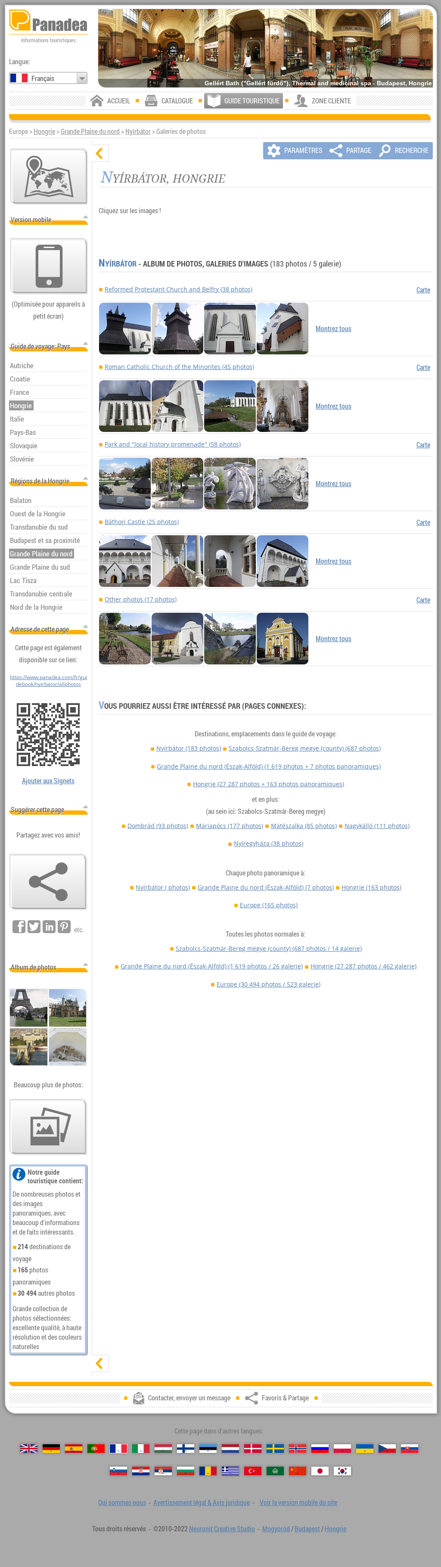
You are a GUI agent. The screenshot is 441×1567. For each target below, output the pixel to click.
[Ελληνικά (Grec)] (230, 1471)
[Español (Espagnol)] (74, 1448)
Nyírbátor (138, 131)
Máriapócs (229, 826)
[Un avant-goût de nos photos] (48, 1126)
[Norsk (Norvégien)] (298, 1448)
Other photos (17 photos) (141, 599)
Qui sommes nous (122, 1502)
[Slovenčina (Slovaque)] (410, 1448)
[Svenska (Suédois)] (275, 1448)
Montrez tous (333, 328)
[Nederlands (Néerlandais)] (230, 1448)
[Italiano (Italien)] (141, 1448)
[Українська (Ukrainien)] (365, 1448)
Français (42, 78)
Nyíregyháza (268, 843)
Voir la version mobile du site (298, 1502)
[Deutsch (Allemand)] (51, 1448)
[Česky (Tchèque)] (387, 1448)
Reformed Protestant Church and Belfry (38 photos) (178, 289)
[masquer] (100, 153)
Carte (423, 290)
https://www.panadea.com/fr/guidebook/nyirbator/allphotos (48, 680)
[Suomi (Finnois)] (186, 1448)
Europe (269, 905)
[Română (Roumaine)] (208, 1471)
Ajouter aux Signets (48, 780)
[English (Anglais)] (29, 1448)
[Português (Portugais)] (96, 1448)
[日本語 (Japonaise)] (320, 1471)
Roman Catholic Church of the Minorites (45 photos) (179, 367)
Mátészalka (304, 826)
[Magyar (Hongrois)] (163, 1448)
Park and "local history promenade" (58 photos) (173, 444)
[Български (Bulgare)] (186, 1471)
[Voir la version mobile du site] (49, 266)
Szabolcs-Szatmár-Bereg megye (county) (305, 748)
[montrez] (100, 1363)
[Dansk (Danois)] (253, 1448)
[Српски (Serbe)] (163, 1471)
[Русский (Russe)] (320, 1448)
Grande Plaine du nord (90, 131)
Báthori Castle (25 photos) (142, 522)
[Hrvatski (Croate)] (141, 1471)
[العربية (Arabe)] (275, 1471)
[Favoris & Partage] (48, 881)
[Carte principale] (49, 176)
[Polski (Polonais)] (342, 1448)
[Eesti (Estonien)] (208, 1448)
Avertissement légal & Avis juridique (201, 1502)
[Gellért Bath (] (265, 48)
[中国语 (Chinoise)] (298, 1471)
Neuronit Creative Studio (222, 1528)
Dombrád (157, 826)
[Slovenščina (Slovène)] (118, 1471)
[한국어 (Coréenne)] (342, 1471)
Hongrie (44, 131)
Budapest (307, 1528)
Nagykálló (377, 826)
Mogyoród (276, 1528)
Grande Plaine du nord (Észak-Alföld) (269, 766)
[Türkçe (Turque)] (253, 1471)
